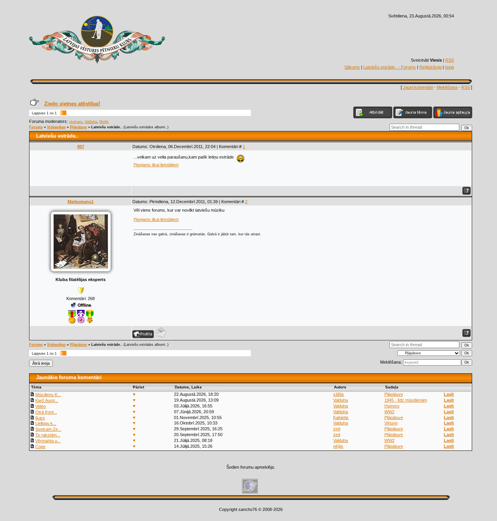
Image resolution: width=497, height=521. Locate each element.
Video (40, 406)
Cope (40, 446)
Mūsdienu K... (48, 394)
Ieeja (449, 67)
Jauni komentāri (418, 87)
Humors (392, 406)
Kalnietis (341, 417)
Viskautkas (56, 127)
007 (80, 146)
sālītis (338, 394)
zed (336, 428)
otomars (75, 122)
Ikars (40, 418)
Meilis (104, 122)
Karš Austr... (46, 400)
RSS (449, 60)
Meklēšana (447, 87)
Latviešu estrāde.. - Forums (389, 67)
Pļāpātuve (78, 127)
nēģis (338, 446)
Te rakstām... (47, 435)
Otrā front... (46, 412)
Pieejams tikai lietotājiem (156, 164)
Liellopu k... (45, 423)
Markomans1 (81, 201)
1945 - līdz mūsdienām (405, 400)
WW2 (389, 411)
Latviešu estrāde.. (106, 127)
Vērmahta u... (48, 440)
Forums (36, 127)
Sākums (352, 67)
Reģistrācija (430, 67)
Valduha (91, 122)
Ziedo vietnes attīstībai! (72, 104)
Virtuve (391, 423)
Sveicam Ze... (48, 429)
